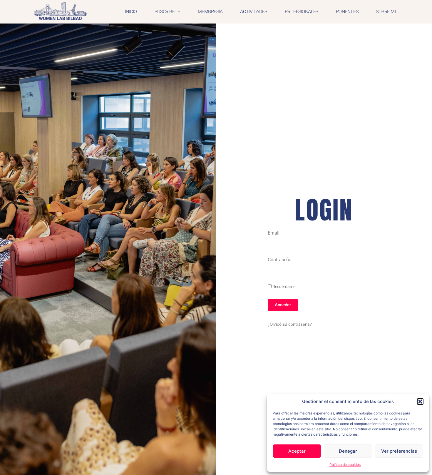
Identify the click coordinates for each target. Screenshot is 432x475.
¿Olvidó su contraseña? (290, 324)
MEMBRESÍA (210, 11)
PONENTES (347, 11)
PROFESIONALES (301, 11)
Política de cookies (345, 464)
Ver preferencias (399, 451)
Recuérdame (283, 286)
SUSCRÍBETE (167, 11)
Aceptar (297, 451)
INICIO (131, 11)
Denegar (348, 451)
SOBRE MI (386, 11)
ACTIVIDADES (253, 11)
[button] (420, 401)
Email (273, 233)
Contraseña (280, 259)
